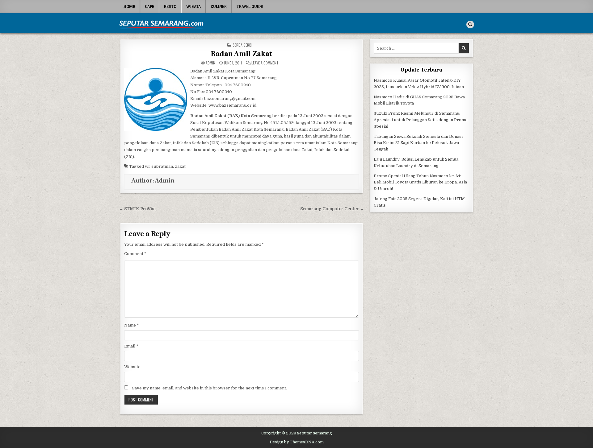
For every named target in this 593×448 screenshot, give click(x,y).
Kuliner (219, 6)
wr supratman (159, 166)
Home (129, 6)
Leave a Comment (265, 63)
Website (132, 366)
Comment (135, 253)
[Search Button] (470, 24)
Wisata (193, 6)
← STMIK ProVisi (137, 209)
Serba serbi (242, 44)
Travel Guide (250, 6)
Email (131, 346)
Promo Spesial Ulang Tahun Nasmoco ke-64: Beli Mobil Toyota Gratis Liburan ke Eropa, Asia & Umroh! (420, 182)
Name (131, 325)
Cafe (149, 6)
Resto (170, 6)
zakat (180, 166)
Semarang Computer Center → (332, 209)
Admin (210, 63)
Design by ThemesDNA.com (297, 442)
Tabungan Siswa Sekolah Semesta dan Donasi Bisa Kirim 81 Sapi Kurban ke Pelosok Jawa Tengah (418, 143)
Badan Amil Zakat (241, 54)
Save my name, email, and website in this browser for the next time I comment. (209, 388)
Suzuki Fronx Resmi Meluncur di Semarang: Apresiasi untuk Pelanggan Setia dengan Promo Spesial (421, 120)
